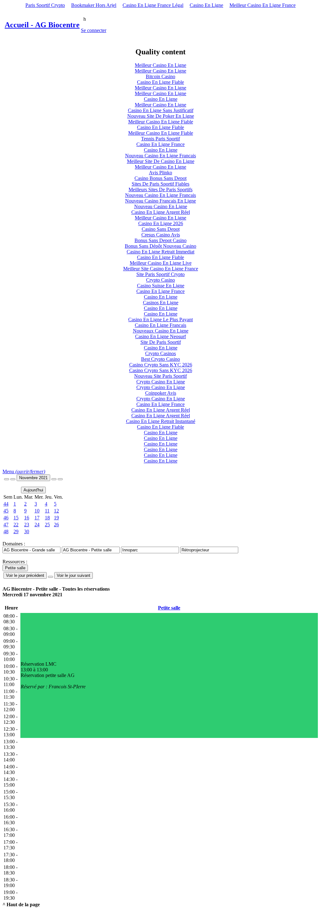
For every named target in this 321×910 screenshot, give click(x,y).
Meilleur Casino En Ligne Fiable (160, 121)
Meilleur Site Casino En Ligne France (160, 268)
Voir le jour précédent (25, 575)
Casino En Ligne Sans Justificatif (160, 110)
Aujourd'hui (33, 490)
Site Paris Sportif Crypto (160, 274)
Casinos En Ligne (160, 302)
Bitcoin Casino (160, 76)
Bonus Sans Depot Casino (160, 240)
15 (15, 517)
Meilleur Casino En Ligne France (262, 5)
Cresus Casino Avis (160, 234)
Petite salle (169, 607)
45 (5, 510)
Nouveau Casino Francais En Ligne (160, 200)
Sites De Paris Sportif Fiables (160, 184)
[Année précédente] (6, 479)
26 (56, 524)
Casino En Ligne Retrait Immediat (160, 251)
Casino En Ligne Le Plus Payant (160, 319)
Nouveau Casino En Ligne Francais (160, 155)
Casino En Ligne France (160, 144)
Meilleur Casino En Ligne (160, 65)
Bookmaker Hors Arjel (93, 5)
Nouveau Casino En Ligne (160, 206)
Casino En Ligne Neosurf (160, 336)
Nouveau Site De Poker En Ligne (160, 116)
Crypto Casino (160, 280)
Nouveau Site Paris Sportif (160, 376)
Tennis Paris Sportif (160, 138)
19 (56, 517)
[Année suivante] (60, 479)
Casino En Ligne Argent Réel (160, 212)
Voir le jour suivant (73, 575)
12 (56, 510)
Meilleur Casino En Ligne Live (161, 263)
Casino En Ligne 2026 (160, 223)
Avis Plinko (160, 172)
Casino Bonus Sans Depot (160, 178)
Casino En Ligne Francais (160, 325)
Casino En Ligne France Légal (153, 5)
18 (47, 517)
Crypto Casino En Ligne (160, 381)
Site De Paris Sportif (160, 342)
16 (26, 517)
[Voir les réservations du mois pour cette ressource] (12, 479)
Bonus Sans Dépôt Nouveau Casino (160, 246)
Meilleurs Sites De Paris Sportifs (160, 189)
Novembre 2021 (33, 477)
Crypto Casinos (160, 353)
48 (5, 531)
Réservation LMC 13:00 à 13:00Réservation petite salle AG (53, 675)
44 (5, 503)
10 (36, 510)
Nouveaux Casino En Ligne (160, 330)
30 (26, 531)
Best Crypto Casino (160, 359)
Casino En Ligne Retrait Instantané (160, 421)
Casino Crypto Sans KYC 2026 (160, 364)
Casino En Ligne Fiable (160, 82)
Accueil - (42, 25)
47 (5, 524)
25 (47, 524)
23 (26, 524)
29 (15, 531)
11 (47, 510)
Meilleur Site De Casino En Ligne (160, 161)
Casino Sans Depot (161, 229)
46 (5, 517)
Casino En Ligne (206, 5)
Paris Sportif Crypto (45, 5)
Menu (24, 471)
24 (36, 524)
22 (15, 524)
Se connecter (93, 30)
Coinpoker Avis (160, 393)
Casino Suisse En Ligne (160, 285)
